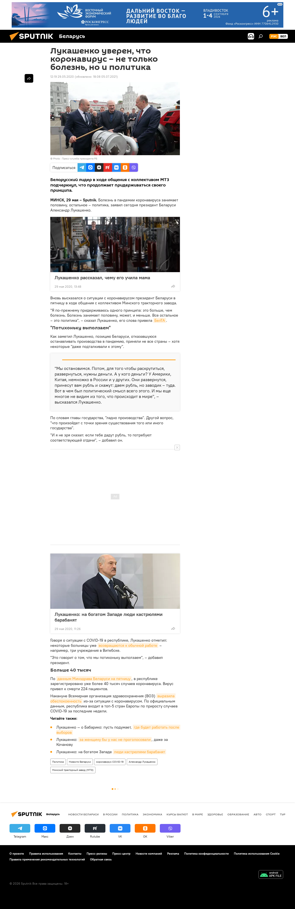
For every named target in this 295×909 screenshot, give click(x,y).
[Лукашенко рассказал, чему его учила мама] (115, 244)
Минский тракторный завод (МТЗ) (73, 770)
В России (110, 814)
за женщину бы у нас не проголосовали (115, 739)
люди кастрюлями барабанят (139, 751)
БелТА (159, 320)
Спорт (271, 814)
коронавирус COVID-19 (110, 761)
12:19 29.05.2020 (62, 77)
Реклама (173, 853)
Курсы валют (177, 814)
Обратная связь (101, 859)
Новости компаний (149, 853)
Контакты (74, 853)
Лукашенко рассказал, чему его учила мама (102, 277)
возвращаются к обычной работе (128, 645)
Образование (238, 814)
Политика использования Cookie (257, 853)
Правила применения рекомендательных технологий (47, 859)
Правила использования (46, 853)
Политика (58, 761)
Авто (258, 814)
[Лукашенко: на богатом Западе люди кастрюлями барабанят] (115, 581)
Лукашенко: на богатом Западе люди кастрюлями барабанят (109, 617)
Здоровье (215, 814)
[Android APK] (270, 875)
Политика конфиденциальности (206, 853)
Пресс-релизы (97, 853)
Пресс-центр (121, 853)
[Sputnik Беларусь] (33, 42)
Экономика (152, 814)
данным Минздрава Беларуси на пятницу (93, 678)
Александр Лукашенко (142, 761)
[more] (173, 286)
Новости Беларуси (80, 761)
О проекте (17, 853)
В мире (197, 814)
